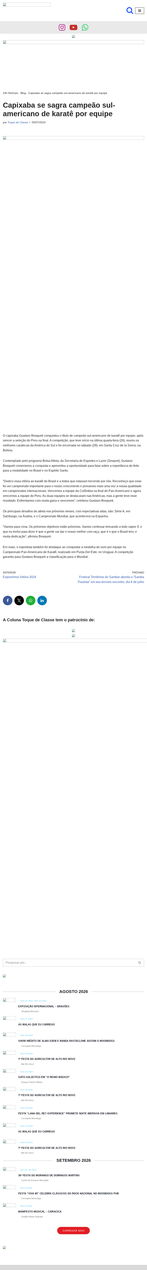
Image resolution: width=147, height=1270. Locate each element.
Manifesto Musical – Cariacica (39, 1211)
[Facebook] (7, 600)
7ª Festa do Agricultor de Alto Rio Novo (46, 1059)
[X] (19, 600)
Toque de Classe (18, 122)
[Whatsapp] (85, 27)
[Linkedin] (42, 600)
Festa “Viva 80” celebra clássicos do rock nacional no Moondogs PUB (68, 1193)
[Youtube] (73, 27)
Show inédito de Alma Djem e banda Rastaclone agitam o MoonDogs (66, 1040)
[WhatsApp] (30, 600)
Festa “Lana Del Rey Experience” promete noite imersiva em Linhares (68, 1113)
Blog (23, 92)
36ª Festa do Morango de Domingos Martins (49, 1175)
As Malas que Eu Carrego (36, 1024)
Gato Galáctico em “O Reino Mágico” (44, 1077)
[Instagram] (62, 27)
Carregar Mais (73, 1230)
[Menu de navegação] (139, 10)
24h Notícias (10, 92)
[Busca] (130, 10)
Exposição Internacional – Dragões (43, 1006)
